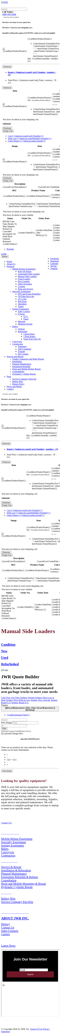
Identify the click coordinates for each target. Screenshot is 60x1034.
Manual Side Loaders (27, 276)
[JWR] (4, 2)
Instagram (54, 261)
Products (10, 266)
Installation (17, 361)
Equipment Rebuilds (21, 366)
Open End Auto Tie (32, 339)
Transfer (21, 351)
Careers (5, 934)
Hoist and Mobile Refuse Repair (26, 369)
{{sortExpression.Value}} (18, 715)
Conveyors (17, 341)
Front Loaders (24, 279)
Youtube (54, 268)
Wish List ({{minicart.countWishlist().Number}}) (29, 138)
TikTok (53, 266)
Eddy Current (24, 311)
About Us (11, 264)
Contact (10, 389)
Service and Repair (15, 356)
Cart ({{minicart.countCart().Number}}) (26, 136)
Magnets (21, 321)
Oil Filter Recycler (26, 296)
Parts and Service (25, 289)
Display (4, 705)
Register (10, 249)
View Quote (7, 771)
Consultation (8, 880)
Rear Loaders (24, 281)
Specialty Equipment (21, 291)
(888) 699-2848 (9, 14)
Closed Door (29, 334)
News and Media (14, 386)
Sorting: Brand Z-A (20, 702)
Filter (4, 729)
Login (3, 254)
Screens (21, 314)
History (5, 924)
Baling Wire (17, 381)
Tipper (21, 306)
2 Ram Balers (29, 336)
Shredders (22, 304)
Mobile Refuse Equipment (23, 269)
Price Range (6, 722)
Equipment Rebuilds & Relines (19, 877)
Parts (9, 376)
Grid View (6, 697)
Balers (15, 326)
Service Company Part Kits (17, 901)
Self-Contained (24, 349)
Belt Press (22, 301)
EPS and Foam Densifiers (29, 294)
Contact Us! (6, 823)
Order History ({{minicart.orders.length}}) (27, 141)
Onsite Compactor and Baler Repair (28, 359)
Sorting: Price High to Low (18, 700)
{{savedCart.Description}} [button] (15, 187)
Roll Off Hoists (24, 271)
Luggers (21, 286)
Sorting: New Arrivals (40, 700)
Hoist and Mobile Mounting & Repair (23, 883)
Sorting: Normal (27, 697)
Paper (25, 319)
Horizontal (22, 331)
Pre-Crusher (23, 354)
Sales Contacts (9, 930)
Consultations (18, 371)
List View (15, 697)
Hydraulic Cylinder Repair (24, 374)
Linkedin (54, 263)
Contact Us (7, 927)
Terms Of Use (36, 1029)
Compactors (17, 344)
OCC (25, 316)
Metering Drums (25, 324)
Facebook (54, 258)
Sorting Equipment (20, 309)
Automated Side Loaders (29, 274)
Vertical (21, 329)
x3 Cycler (22, 299)
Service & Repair (11, 866)
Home (9, 261)
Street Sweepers (25, 284)
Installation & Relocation (16, 870)
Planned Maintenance (21, 364)
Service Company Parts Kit (24, 379)
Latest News (8, 945)
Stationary (22, 346)
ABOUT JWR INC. (15, 918)
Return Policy (18, 384)
